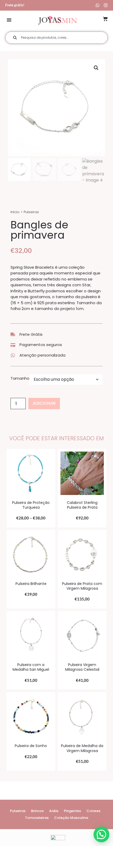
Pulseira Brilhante (31, 583)
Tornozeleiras (37, 817)
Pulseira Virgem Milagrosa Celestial (82, 667)
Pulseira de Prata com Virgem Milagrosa (82, 586)
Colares (93, 810)
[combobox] (56, 38)
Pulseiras (31, 211)
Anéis (53, 810)
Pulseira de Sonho (31, 745)
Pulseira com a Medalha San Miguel (31, 667)
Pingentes (72, 810)
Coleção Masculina (71, 817)
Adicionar (44, 403)
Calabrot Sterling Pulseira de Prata (82, 505)
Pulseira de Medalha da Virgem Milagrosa (82, 748)
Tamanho (20, 378)
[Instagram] (106, 5)
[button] (9, 20)
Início (15, 211)
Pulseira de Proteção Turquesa (31, 505)
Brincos (37, 810)
